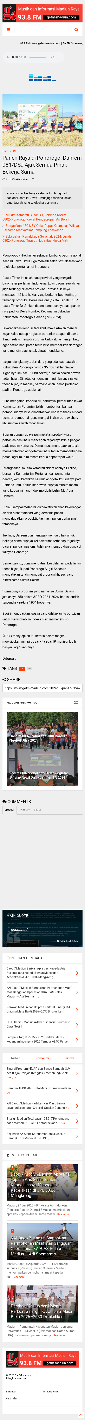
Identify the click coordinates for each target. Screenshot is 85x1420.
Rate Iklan (11, 1398)
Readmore (63, 1214)
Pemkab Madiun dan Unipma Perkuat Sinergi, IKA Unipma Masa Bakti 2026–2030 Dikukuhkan (41, 1311)
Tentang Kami (50, 1391)
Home (5, 151)
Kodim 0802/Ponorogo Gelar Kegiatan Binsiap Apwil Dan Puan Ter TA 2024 (39, 775)
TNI (14, 151)
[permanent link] (33, 180)
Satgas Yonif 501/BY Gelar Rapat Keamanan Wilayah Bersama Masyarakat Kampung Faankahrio (41, 228)
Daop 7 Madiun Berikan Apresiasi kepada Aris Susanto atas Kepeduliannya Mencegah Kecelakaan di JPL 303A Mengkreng (40, 1185)
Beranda (10, 1391)
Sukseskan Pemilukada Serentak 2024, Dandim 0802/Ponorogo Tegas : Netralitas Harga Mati (37, 239)
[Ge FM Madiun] (38, 31)
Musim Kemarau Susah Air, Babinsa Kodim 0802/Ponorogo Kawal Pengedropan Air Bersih (36, 217)
